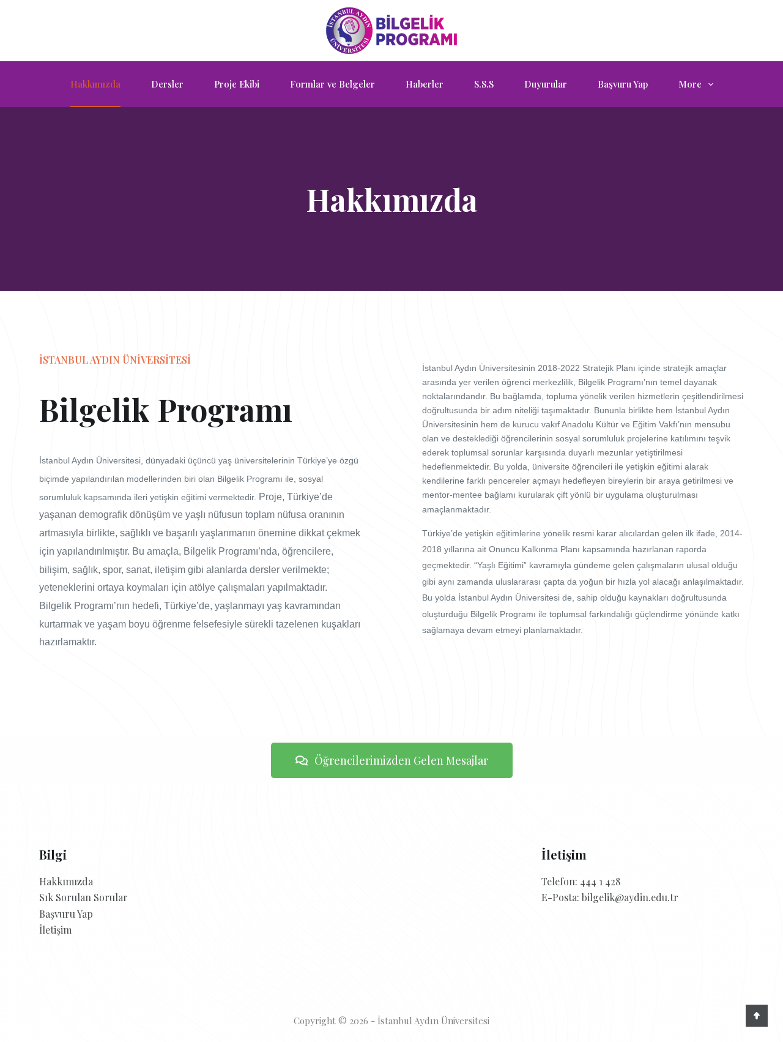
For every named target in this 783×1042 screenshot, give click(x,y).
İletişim (55, 929)
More (690, 84)
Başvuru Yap (623, 84)
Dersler (167, 84)
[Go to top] (757, 1016)
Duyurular (545, 84)
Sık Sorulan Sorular (83, 897)
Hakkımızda (95, 84)
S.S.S (484, 84)
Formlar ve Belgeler (332, 84)
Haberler (424, 84)
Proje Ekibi (236, 84)
